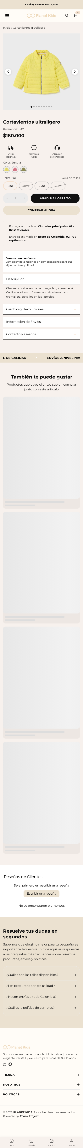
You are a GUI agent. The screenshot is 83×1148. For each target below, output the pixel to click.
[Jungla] (23, 169)
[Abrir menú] (7, 15)
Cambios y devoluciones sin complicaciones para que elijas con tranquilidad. (39, 261)
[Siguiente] (75, 71)
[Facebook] (10, 1064)
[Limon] (6, 169)
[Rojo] (15, 169)
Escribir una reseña (41, 893)
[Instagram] (4, 1064)
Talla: (9, 178)
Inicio (6, 27)
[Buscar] (67, 15)
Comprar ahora (41, 210)
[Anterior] (8, 71)
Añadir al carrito (55, 198)
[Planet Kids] (41, 15)
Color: (12, 162)
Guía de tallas (71, 178)
